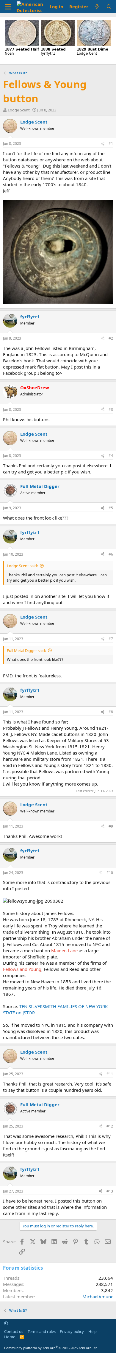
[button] (6, 1323)
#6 (111, 554)
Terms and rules (42, 1331)
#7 (111, 638)
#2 (111, 338)
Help (92, 1331)
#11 (109, 1073)
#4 (111, 455)
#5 (111, 507)
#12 (109, 1126)
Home (9, 1336)
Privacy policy (72, 1331)
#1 (111, 143)
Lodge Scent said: (22, 565)
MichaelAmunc (97, 1297)
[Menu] (8, 7)
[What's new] (97, 6)
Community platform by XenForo (51, 1348)
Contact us (13, 1331)
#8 (111, 711)
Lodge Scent (19, 110)
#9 (111, 826)
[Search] (109, 6)
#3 (111, 409)
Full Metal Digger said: (26, 650)
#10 (109, 872)
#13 (109, 1191)
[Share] (102, 143)
